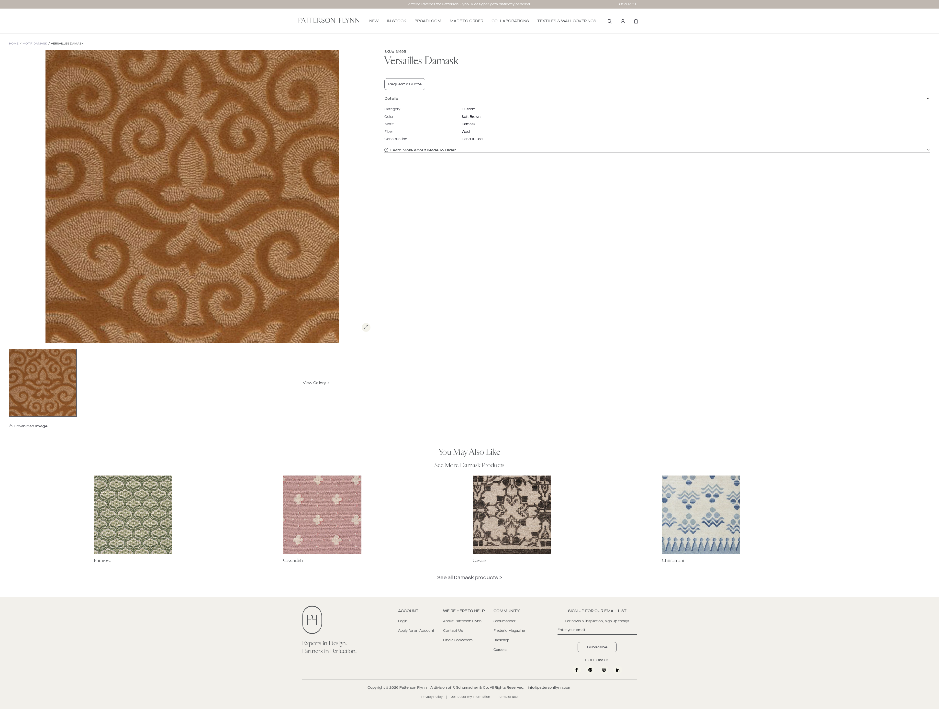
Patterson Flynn (413, 687)
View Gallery (314, 382)
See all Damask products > (469, 577)
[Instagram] (604, 669)
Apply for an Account (416, 630)
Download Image (30, 426)
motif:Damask (34, 43)
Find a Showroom (458, 640)
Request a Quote (405, 84)
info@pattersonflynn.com (549, 687)
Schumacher (504, 621)
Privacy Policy (432, 697)
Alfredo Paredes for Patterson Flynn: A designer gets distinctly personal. (469, 4)
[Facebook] (576, 669)
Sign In (622, 21)
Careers (499, 649)
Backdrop (501, 640)
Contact (628, 4)
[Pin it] (590, 669)
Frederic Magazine (509, 630)
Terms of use (508, 697)
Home (14, 43)
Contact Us (453, 630)
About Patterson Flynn (462, 621)
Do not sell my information (470, 697)
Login (402, 621)
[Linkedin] (617, 669)
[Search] (609, 21)
